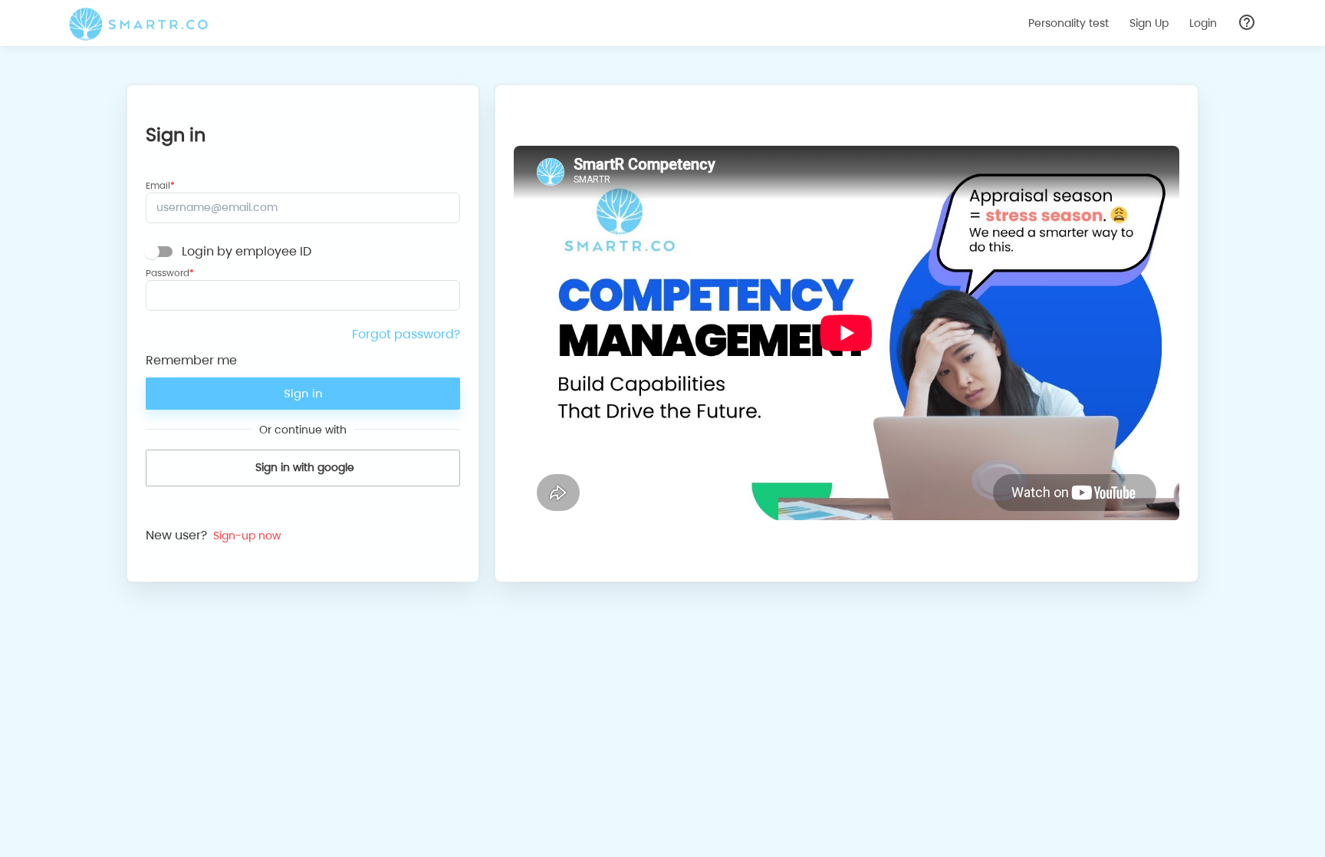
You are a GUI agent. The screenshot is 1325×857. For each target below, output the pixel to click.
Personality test (1068, 23)
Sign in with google (304, 467)
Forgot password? (406, 334)
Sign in (303, 393)
